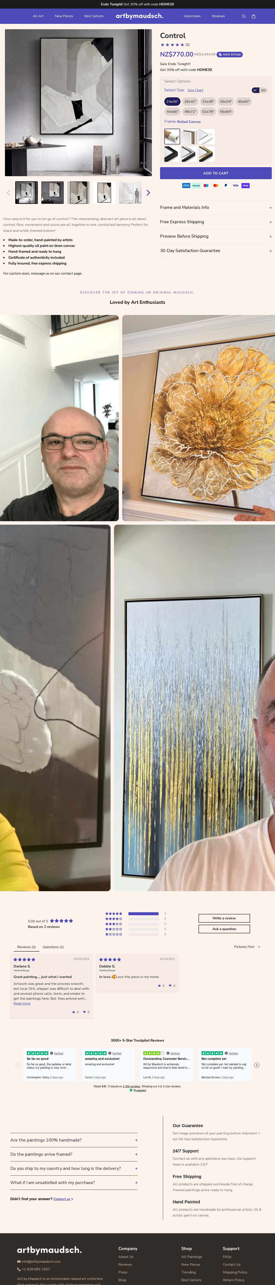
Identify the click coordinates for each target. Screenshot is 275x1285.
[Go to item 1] (26, 192)
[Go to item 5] (130, 192)
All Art (38, 16)
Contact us (61, 1199)
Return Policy (233, 1279)
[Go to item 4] (104, 192)
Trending (188, 1272)
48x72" (190, 111)
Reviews (218, 16)
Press (122, 1272)
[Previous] (7, 193)
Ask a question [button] (224, 929)
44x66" (172, 111)
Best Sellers (94, 16)
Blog (122, 1279)
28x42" (190, 101)
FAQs (227, 1256)
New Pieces (64, 16)
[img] (24, 959)
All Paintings (191, 1256)
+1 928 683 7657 (36, 1269)
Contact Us (232, 1264)
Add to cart (215, 173)
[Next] (149, 193)
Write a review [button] (224, 918)
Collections (192, 16)
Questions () (53, 946)
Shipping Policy (235, 1272)
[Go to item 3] (78, 192)
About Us (125, 1256)
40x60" (244, 101)
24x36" (172, 101)
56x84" (226, 111)
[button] (114, 913)
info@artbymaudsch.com (41, 1261)
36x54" (226, 101)
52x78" (208, 111)
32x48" (208, 101)
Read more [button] (22, 1003)
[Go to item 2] (52, 192)
